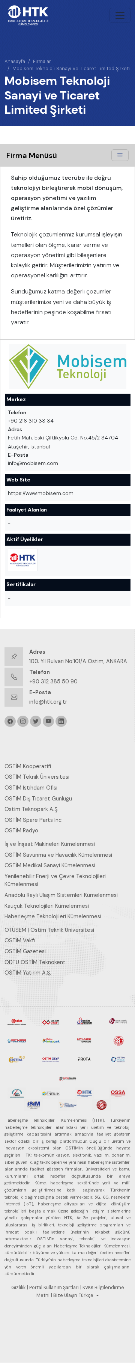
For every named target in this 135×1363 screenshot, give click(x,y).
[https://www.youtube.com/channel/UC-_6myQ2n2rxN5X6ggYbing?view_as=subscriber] (48, 721)
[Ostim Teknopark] (50, 1040)
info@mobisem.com (33, 463)
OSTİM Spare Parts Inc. (33, 820)
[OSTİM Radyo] (16, 1058)
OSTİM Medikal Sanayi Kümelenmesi (49, 865)
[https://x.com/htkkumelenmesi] (35, 721)
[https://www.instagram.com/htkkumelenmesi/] (22, 721)
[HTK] (84, 1092)
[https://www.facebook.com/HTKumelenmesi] (10, 721)
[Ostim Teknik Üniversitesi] (118, 1021)
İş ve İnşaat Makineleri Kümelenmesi (49, 844)
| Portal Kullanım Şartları (53, 1288)
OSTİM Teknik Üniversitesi (36, 776)
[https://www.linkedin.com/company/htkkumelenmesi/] (61, 721)
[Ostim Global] (67, 1077)
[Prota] (84, 1058)
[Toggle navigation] (120, 15)
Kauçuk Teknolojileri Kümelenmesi (46, 906)
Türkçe (86, 1295)
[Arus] (16, 1092)
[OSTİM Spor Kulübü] (118, 1040)
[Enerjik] (50, 1092)
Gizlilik (18, 1288)
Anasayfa (14, 61)
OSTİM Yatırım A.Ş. (27, 972)
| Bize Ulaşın (64, 1295)
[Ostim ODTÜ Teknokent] (84, 1040)
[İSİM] (33, 1104)
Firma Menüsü (31, 155)
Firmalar (42, 61)
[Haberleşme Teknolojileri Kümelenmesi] (23, 560)
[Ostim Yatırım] (84, 1021)
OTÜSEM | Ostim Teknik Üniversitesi (49, 930)
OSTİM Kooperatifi (27, 766)
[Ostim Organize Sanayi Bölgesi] (16, 1021)
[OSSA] (118, 1092)
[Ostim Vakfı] (50, 1021)
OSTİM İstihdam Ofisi (30, 787)
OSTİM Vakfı (19, 940)
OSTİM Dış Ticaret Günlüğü (38, 798)
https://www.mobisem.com (41, 493)
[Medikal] (67, 1104)
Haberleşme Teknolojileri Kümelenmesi (52, 916)
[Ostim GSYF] (50, 1058)
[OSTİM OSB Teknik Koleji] (16, 1040)
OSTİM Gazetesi (25, 951)
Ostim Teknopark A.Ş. (31, 809)
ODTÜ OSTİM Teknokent (35, 962)
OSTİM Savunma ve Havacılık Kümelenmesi (58, 854)
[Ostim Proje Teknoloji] (118, 1058)
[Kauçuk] (101, 1104)
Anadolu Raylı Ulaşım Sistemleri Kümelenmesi (61, 895)
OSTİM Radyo (21, 830)
